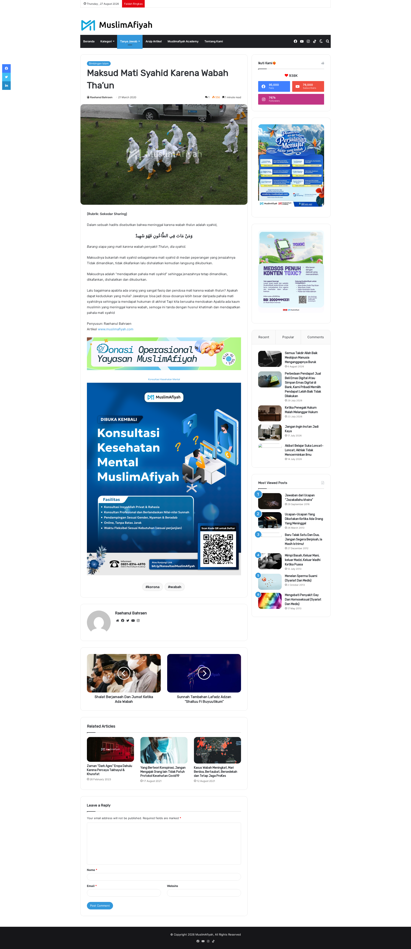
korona (153, 587)
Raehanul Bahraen (101, 97)
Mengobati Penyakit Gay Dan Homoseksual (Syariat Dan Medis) (303, 599)
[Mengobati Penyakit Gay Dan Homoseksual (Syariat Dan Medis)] (270, 601)
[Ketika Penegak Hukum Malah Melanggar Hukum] (270, 413)
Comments (315, 337)
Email (92, 886)
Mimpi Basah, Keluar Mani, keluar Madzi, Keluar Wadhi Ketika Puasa (302, 560)
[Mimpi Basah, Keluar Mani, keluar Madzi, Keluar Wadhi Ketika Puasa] (270, 561)
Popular (288, 337)
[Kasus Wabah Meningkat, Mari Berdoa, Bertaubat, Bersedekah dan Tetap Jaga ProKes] (217, 750)
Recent (263, 337)
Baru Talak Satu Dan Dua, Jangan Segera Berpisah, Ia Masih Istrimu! (303, 539)
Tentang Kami (213, 41)
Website (172, 886)
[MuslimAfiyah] (116, 25)
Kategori (106, 41)
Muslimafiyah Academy (183, 41)
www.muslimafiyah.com (115, 329)
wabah (175, 587)
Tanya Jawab (128, 41)
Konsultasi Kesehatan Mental (164, 379)
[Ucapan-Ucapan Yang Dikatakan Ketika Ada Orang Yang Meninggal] (270, 520)
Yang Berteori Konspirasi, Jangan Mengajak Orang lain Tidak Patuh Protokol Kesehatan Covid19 (163, 772)
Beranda (88, 41)
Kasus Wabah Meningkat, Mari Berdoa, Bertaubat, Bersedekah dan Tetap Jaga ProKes (215, 772)
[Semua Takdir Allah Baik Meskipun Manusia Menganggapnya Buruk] (270, 359)
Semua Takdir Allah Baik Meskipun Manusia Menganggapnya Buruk (301, 357)
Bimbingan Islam (99, 63)
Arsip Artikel (154, 41)
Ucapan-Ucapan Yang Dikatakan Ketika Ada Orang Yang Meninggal (304, 519)
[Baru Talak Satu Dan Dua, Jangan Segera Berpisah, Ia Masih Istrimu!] (270, 541)
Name (92, 870)
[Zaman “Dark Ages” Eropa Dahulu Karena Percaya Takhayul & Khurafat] (110, 749)
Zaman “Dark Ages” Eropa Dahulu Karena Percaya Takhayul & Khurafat (109, 770)
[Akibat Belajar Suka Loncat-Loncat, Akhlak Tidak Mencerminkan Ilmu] (270, 451)
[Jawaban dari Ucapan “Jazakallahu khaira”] (270, 501)
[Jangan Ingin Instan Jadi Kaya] (270, 432)
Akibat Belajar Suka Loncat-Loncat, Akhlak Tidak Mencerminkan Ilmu (304, 450)
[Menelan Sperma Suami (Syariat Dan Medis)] (270, 582)
